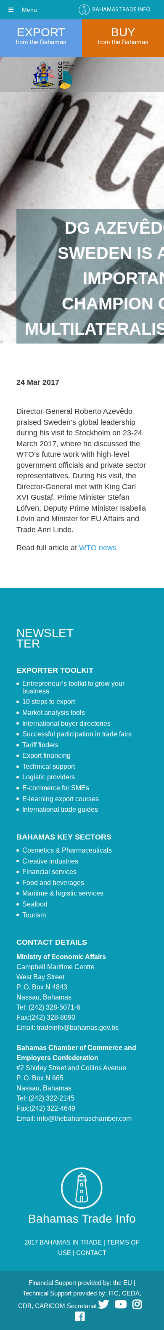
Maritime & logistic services (62, 893)
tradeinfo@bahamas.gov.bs (78, 1027)
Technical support (48, 766)
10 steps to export (48, 701)
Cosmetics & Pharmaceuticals (67, 850)
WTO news (97, 548)
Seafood (35, 904)
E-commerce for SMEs (55, 788)
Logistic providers (48, 777)
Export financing (46, 755)
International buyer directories (66, 723)
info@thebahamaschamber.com (84, 1118)
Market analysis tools (53, 712)
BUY (123, 32)
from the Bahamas (41, 41)
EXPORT (41, 32)
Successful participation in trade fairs (77, 734)
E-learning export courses (60, 798)
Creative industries (50, 861)
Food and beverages (53, 882)
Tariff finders (40, 745)
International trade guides (60, 809)
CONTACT (91, 1252)
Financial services (49, 871)
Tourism (34, 915)
